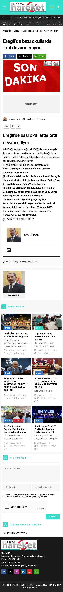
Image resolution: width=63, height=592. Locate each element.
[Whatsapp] (36, 571)
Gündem (18, 421)
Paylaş (12, 56)
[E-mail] (9, 250)
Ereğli (8, 328)
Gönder (42, 56)
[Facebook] (3, 571)
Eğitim (16, 31)
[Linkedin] (23, 571)
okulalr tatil (32, 261)
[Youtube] (29, 571)
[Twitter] (10, 571)
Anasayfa (7, 31)
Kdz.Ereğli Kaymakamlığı (16, 261)
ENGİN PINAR (14, 119)
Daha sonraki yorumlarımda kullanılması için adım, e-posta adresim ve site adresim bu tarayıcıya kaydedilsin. (30, 496)
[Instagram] (16, 571)
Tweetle (27, 56)
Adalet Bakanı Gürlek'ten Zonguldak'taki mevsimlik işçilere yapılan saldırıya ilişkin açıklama (38, 17)
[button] (31, 219)
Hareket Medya (12, 353)
